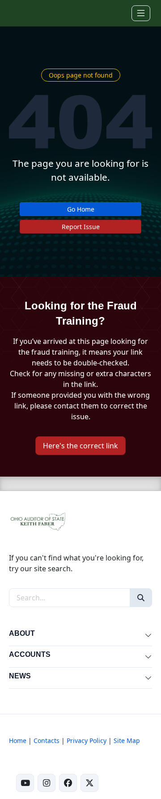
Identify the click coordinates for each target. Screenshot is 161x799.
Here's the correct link (80, 446)
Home (17, 740)
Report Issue (81, 226)
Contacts (46, 740)
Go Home (80, 209)
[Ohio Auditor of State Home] (21, 13)
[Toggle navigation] (140, 13)
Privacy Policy (86, 740)
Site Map (127, 740)
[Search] (141, 597)
